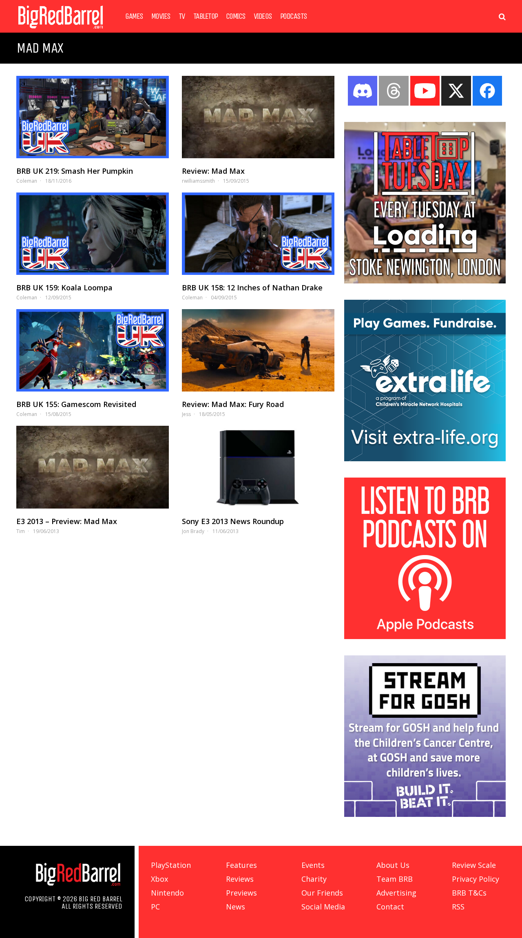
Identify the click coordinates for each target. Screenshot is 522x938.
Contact (390, 906)
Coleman (26, 180)
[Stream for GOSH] (425, 814)
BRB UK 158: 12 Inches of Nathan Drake (252, 287)
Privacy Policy (475, 879)
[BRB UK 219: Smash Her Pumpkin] (92, 117)
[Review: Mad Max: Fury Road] (258, 350)
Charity (314, 879)
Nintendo (167, 893)
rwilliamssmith (198, 180)
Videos (263, 16)
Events (313, 865)
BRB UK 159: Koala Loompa (64, 287)
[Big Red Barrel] (60, 30)
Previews (241, 893)
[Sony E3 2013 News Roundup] (258, 467)
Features (241, 865)
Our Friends (322, 893)
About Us (392, 865)
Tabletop (205, 16)
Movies (160, 16)
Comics (236, 16)
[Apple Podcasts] (425, 636)
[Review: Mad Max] (258, 117)
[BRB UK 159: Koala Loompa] (92, 233)
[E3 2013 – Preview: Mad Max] (92, 467)
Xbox (159, 879)
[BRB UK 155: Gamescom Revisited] (92, 350)
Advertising (396, 893)
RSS (458, 906)
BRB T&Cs (469, 893)
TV (182, 16)
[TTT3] (425, 281)
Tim (20, 531)
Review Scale (474, 865)
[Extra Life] (425, 458)
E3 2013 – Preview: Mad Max (66, 521)
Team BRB (394, 879)
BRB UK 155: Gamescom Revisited (76, 404)
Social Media (323, 906)
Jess (186, 414)
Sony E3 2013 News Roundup (233, 521)
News (235, 906)
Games (134, 16)
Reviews (240, 879)
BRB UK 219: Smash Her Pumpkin (74, 171)
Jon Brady (193, 531)
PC (155, 906)
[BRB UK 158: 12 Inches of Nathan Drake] (258, 233)
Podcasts (293, 16)
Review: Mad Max (213, 171)
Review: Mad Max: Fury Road (233, 404)
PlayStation (171, 865)
